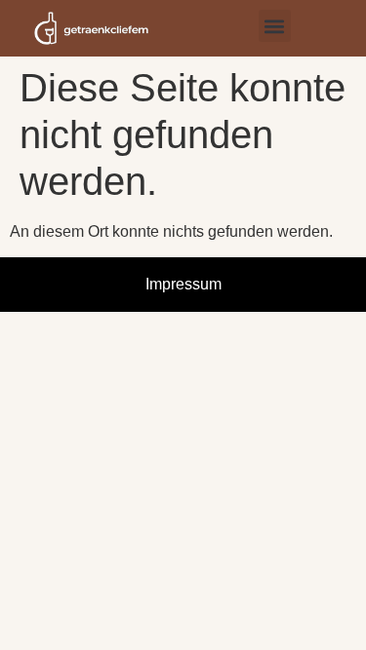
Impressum (183, 284)
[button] (275, 26)
